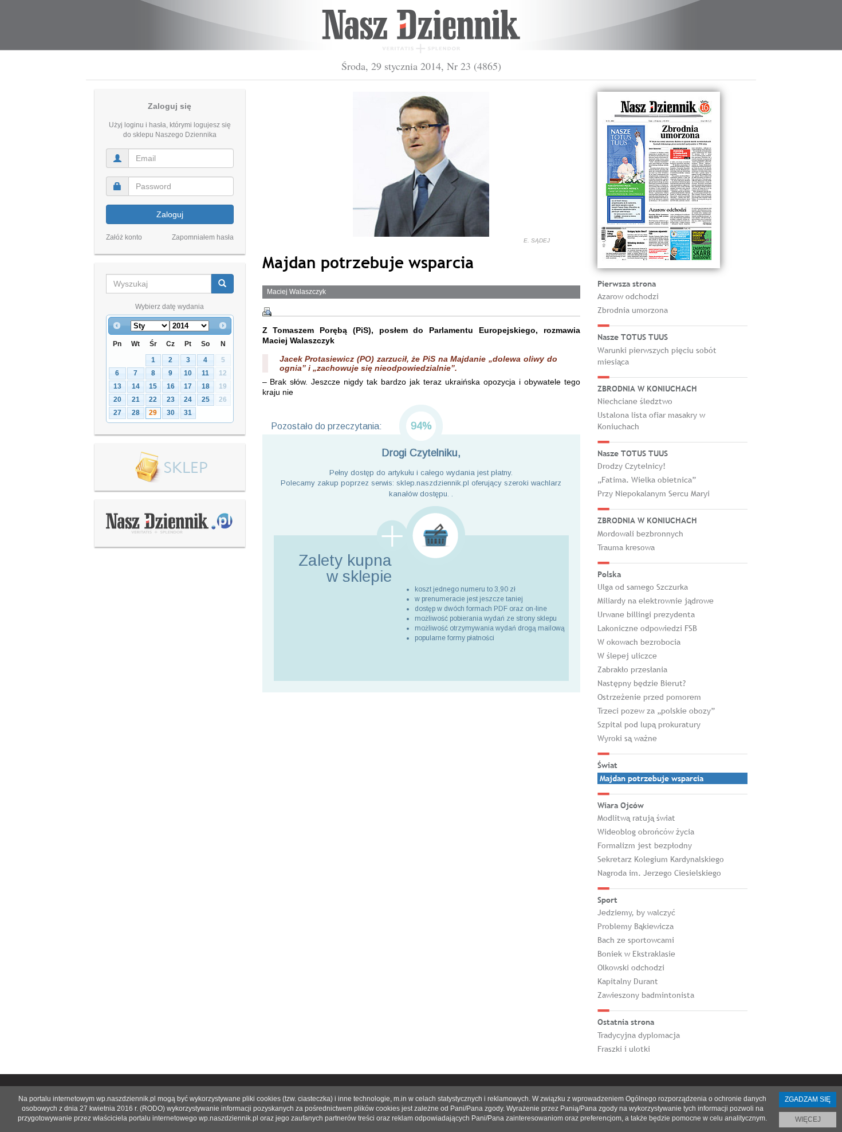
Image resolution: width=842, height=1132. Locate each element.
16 (171, 386)
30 (171, 413)
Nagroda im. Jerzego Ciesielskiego (659, 873)
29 (153, 413)
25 (206, 399)
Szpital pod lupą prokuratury (649, 724)
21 (136, 399)
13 (117, 386)
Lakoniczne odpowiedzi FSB (647, 628)
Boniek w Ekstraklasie (636, 954)
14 (136, 386)
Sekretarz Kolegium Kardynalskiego (660, 859)
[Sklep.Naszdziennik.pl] (170, 467)
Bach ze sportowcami (635, 940)
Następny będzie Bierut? (641, 683)
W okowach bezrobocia (638, 642)
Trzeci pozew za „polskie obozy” (656, 711)
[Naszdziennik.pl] (169, 523)
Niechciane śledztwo (634, 401)
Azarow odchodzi (628, 296)
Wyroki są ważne (627, 738)
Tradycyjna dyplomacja (638, 1035)
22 (153, 399)
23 (171, 399)
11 (205, 373)
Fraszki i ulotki (623, 1049)
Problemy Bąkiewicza (635, 926)
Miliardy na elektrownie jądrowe (655, 601)
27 (117, 413)
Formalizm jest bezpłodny (644, 845)
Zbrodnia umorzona (632, 310)
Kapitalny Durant (627, 981)
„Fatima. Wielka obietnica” (646, 480)
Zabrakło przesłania (632, 669)
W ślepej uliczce (627, 656)
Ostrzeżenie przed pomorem (649, 697)
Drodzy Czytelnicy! (631, 466)
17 (188, 386)
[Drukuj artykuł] (267, 311)
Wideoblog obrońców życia (645, 832)
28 (136, 413)
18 (206, 386)
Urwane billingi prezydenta (646, 614)
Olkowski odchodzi (630, 967)
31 (188, 413)
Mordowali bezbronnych (640, 533)
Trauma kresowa (626, 547)
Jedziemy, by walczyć (636, 912)
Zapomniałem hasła (203, 237)
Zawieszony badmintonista (645, 995)
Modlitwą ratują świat (636, 818)
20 (117, 399)
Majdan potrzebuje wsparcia (651, 778)
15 (153, 386)
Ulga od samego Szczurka (642, 587)
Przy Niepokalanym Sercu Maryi (653, 493)
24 (188, 399)
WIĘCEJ (808, 1119)
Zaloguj (169, 214)
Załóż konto (124, 237)
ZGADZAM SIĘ (808, 1099)
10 (188, 373)
